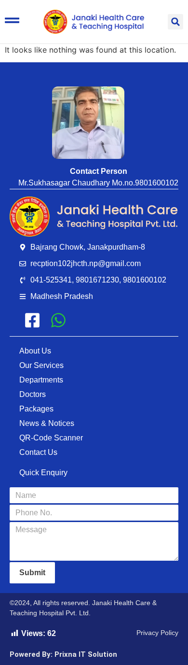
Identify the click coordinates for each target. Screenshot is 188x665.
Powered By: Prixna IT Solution (63, 654)
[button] (175, 21)
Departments (41, 380)
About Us (35, 351)
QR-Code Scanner (51, 438)
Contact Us (38, 452)
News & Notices (46, 423)
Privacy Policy (157, 633)
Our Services (41, 365)
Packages (36, 409)
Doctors (32, 394)
